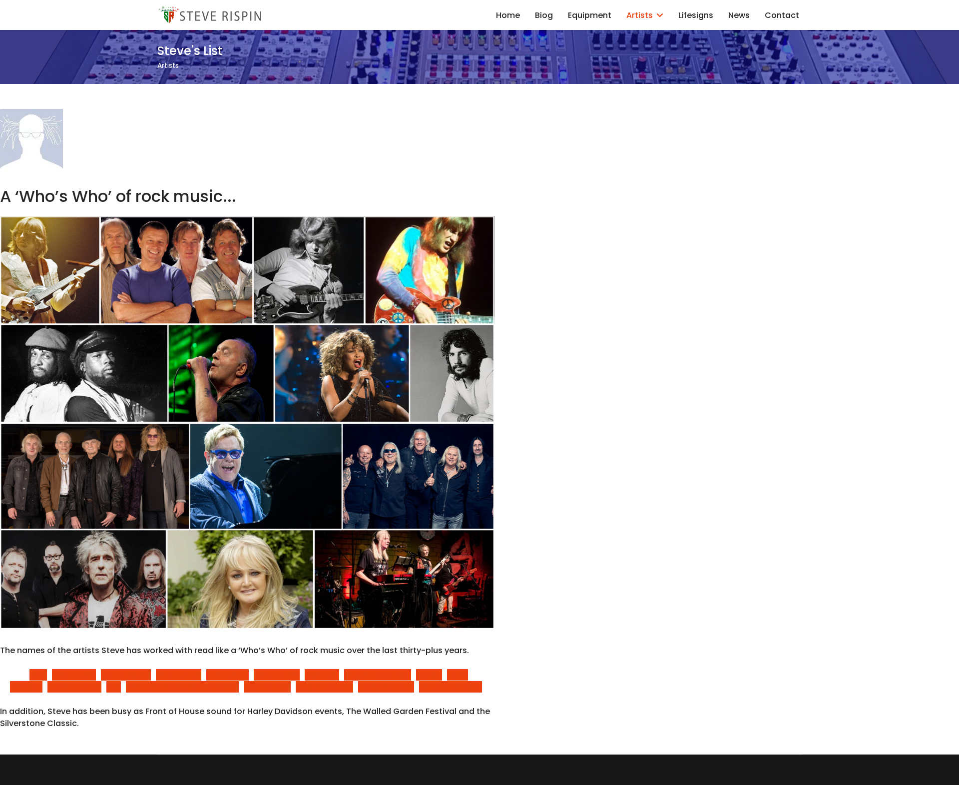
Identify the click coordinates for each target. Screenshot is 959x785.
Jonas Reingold (450, 687)
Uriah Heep (74, 675)
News (739, 15)
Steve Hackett (324, 687)
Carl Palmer (267, 687)
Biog (544, 15)
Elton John (227, 675)
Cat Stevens (126, 675)
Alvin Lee (322, 675)
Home (508, 15)
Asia (38, 675)
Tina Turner (178, 675)
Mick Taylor (277, 675)
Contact (782, 15)
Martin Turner (74, 687)
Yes (113, 687)
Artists (639, 15)
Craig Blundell (386, 687)
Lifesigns (695, 15)
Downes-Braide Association (182, 687)
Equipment (589, 15)
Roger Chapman (377, 675)
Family (429, 675)
